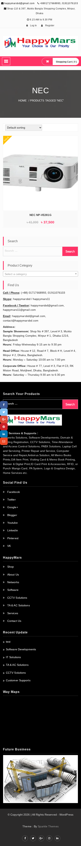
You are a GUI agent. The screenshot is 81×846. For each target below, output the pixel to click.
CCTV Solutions (17, 597)
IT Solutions (13, 657)
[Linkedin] (4, 434)
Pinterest (12, 538)
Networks (13, 582)
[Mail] (4, 441)
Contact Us (14, 620)
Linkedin (12, 530)
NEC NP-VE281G (40, 215)
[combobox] (40, 274)
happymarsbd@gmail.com (19, 3)
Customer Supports (18, 680)
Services (12, 613)
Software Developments (21, 649)
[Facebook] (4, 404)
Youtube (12, 522)
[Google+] (4, 419)
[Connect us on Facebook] (25, 838)
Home (22, 100)
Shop (10, 566)
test (8, 641)
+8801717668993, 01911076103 (59, 3)
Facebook (13, 491)
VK (9, 545)
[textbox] (40, 274)
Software (12, 589)
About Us (13, 574)
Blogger (12, 515)
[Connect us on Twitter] (33, 838)
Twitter (11, 499)
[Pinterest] (4, 426)
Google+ (12, 507)
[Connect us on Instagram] (49, 838)
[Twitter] (4, 412)
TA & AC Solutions (18, 605)
